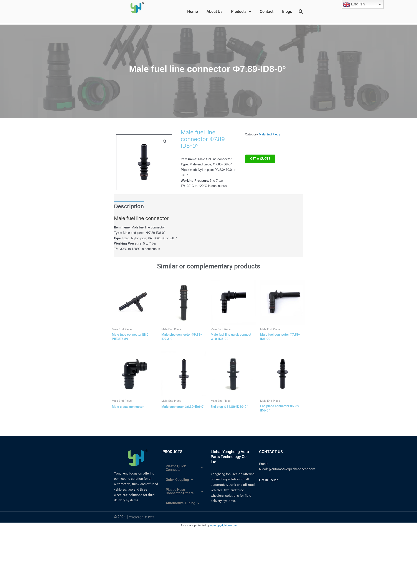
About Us (214, 11)
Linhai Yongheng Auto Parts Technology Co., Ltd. (230, 456)
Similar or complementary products (208, 266)
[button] (300, 11)
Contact (266, 11)
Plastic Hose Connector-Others (180, 491)
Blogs (287, 11)
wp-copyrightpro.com (223, 525)
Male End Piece (269, 134)
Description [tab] (129, 206)
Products (239, 11)
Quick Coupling (177, 480)
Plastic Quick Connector (176, 468)
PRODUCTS (172, 451)
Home (192, 11)
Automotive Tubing (180, 503)
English (357, 4)
